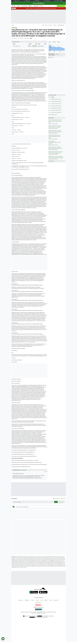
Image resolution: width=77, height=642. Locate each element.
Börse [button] (19, 5)
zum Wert (51, 57)
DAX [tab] (50, 41)
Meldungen (50, 25)
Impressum (21, 600)
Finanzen (37, 600)
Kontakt (45, 600)
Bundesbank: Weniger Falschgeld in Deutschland (60, 108)
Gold (47, 0)
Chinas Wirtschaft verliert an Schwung (58, 101)
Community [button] (25, 5)
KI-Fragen (36, 5)
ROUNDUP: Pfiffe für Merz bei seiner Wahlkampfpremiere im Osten (54, 136)
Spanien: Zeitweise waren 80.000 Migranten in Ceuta (61, 105)
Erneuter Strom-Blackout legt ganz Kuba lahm (60, 112)
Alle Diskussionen (53, 114)
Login (56, 501)
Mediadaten (27, 600)
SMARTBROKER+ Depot (61, 5)
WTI (37, 0)
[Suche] (64, 3)
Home (14, 5)
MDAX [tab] (58, 41)
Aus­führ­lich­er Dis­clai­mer (23, 567)
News (46, 25)
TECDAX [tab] (54, 41)
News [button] (31, 5)
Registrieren (61, 501)
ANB (42, 600)
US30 (27, 0)
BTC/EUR (58, 0)
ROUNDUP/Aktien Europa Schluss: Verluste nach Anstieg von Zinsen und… (55, 121)
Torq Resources (17, 46)
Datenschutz (56, 600)
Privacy (50, 600)
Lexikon (32, 600)
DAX (17, 0)
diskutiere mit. (24, 470)
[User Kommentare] (3, 638)
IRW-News (55, 25)
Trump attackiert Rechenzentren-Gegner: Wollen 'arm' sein (55, 142)
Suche (42, 5)
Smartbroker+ (23, 475)
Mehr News (51, 161)
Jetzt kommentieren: (27, 38)
